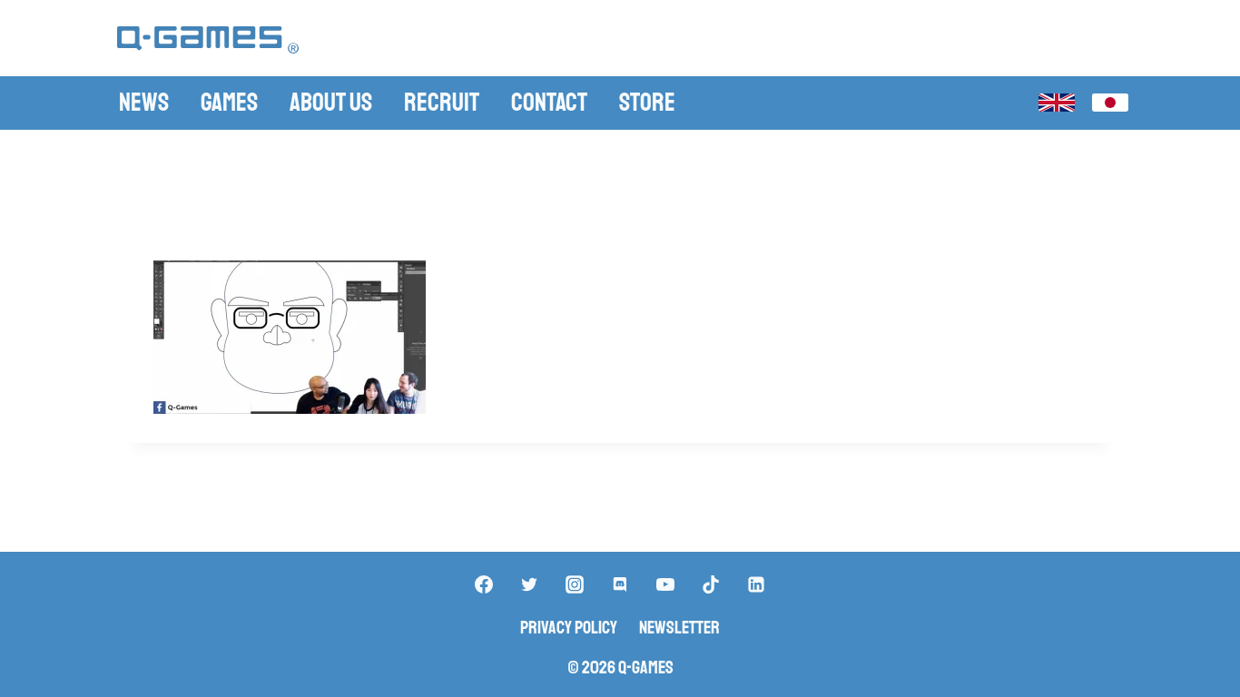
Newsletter (679, 627)
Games (229, 102)
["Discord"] (620, 584)
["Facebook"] (484, 584)
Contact (549, 102)
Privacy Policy (568, 627)
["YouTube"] (665, 584)
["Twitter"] (529, 584)
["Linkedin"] (756, 584)
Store (647, 102)
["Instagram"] (574, 584)
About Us (331, 102)
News (144, 102)
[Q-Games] (208, 40)
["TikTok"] (711, 584)
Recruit (441, 102)
